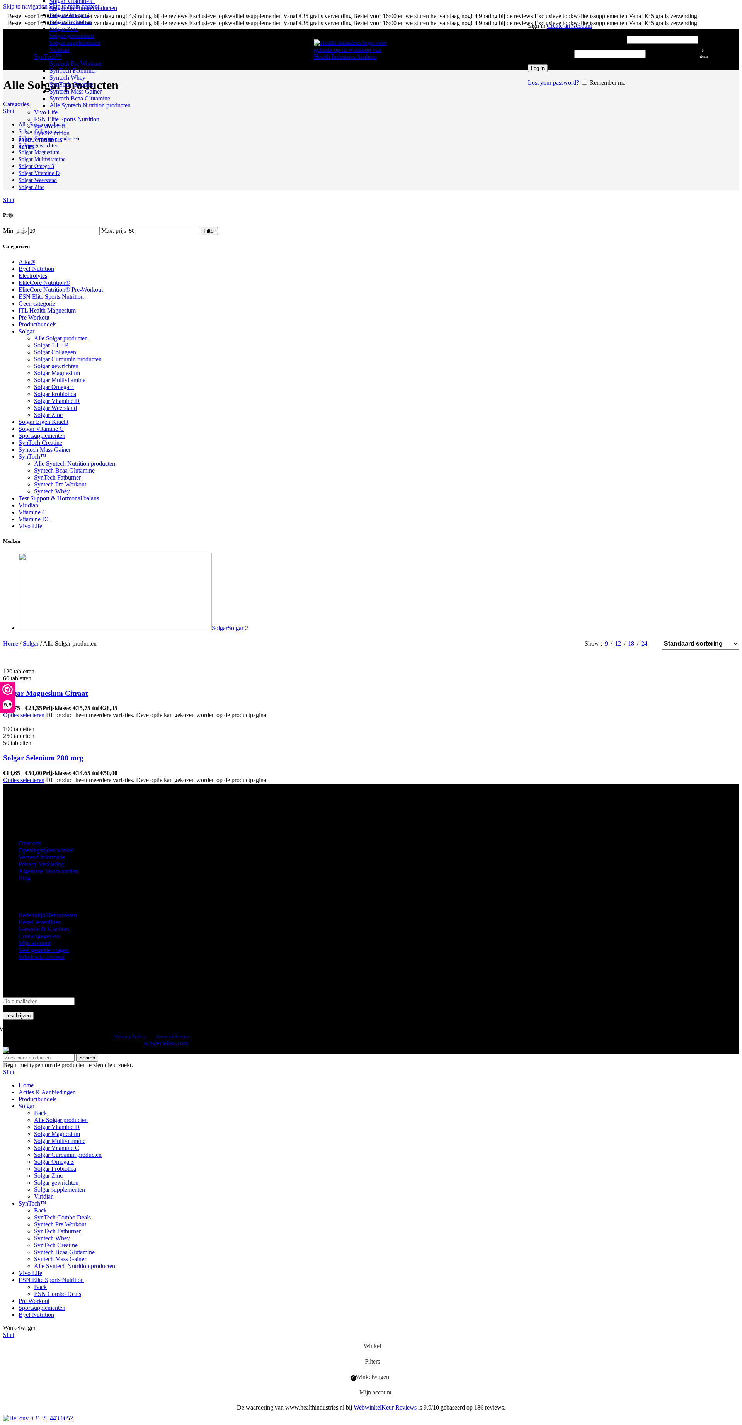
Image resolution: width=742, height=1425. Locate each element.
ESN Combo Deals (57, 1294)
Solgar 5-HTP (51, 345)
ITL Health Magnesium (47, 310)
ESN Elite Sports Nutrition (66, 119)
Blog (25, 878)
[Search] (524, 50)
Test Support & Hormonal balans (59, 498)
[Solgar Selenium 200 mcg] (60, 722)
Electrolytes (33, 275)
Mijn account (35, 943)
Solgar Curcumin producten (83, 8)
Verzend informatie (42, 857)
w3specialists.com (166, 1043)
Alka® (27, 261)
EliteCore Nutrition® (44, 282)
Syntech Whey (67, 77)
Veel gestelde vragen (44, 950)
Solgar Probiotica (70, 22)
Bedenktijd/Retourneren (48, 915)
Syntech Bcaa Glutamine (79, 98)
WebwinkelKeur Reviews (385, 1407)
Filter (209, 231)
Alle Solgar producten (61, 338)
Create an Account (569, 25)
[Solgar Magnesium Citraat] (61, 664)
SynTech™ (48, 56)
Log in (538, 68)
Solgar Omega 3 (69, 15)
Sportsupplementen (42, 435)
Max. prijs (113, 230)
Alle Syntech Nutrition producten (90, 105)
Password (550, 53)
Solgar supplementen (74, 42)
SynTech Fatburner (72, 70)
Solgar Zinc (63, 29)
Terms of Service (173, 1036)
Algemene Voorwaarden (48, 871)
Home (11, 643)
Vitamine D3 (34, 519)
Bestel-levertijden (40, 922)
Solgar (26, 331)
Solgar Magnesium (57, 373)
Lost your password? (553, 82)
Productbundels (37, 324)
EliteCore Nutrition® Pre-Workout (61, 289)
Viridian (59, 49)
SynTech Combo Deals (62, 1217)
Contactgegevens (39, 936)
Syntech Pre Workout (75, 63)
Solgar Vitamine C (41, 428)
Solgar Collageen (55, 352)
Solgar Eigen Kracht (43, 421)
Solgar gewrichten (71, 35)
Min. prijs (15, 230)
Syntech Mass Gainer (75, 91)
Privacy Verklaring (41, 864)
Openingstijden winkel (46, 850)
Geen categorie (37, 303)
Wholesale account (42, 957)
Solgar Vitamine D (57, 401)
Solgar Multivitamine (59, 380)
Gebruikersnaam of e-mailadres (576, 39)
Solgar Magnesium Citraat (45, 693)
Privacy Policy (130, 1036)
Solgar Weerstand (55, 408)
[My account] (613, 14)
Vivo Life (46, 112)
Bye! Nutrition (52, 133)
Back (40, 1113)
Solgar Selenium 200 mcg (43, 758)
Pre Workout (49, 126)
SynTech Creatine (71, 84)
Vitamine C (32, 512)
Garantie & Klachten (44, 929)
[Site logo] (352, 56)
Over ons (30, 843)
